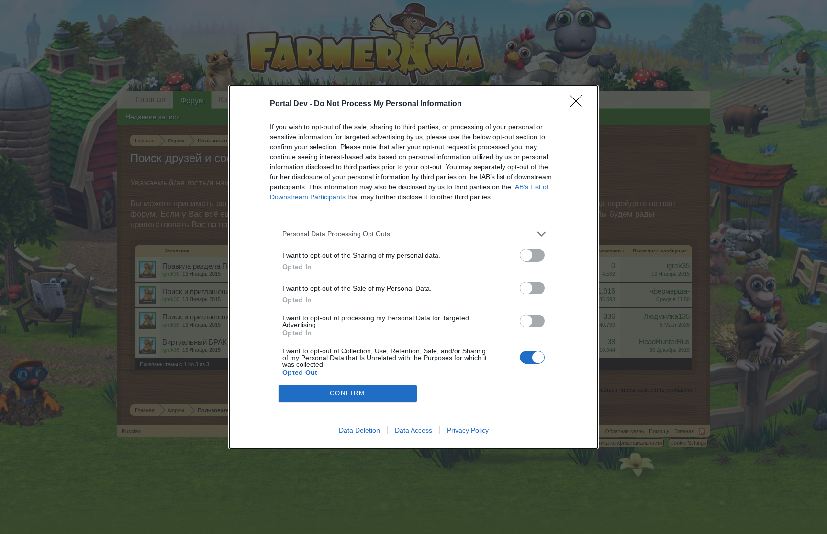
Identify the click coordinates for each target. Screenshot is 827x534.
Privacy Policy (468, 430)
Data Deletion (359, 430)
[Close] (579, 104)
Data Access (413, 430)
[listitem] (413, 234)
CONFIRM (347, 393)
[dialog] (413, 267)
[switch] (532, 255)
